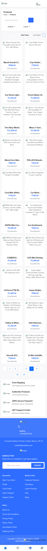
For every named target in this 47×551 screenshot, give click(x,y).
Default (11, 27)
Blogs (27, 497)
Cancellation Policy (9, 527)
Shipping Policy (8, 531)
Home (5, 15)
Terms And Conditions (10, 514)
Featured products (32, 480)
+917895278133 (26, 434)
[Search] (31, 20)
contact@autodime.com (23, 445)
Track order (7, 489)
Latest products (31, 489)
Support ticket (7, 497)
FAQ (26, 493)
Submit (37, 465)
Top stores (29, 484)
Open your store (8, 480)
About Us (5, 510)
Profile (4, 484)
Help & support (8, 493)
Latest (26, 27)
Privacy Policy (7, 518)
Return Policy (7, 523)
